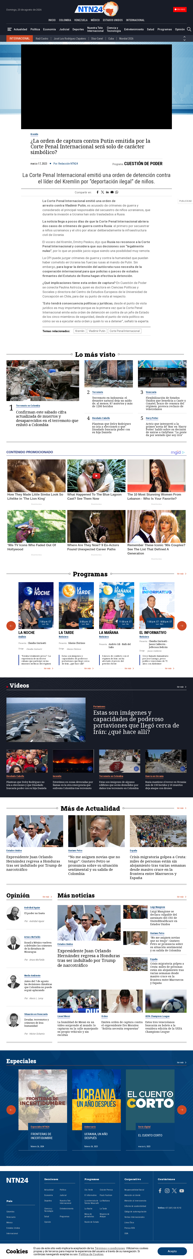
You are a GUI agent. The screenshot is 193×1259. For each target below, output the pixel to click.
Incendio (57, 776)
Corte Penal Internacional (125, 330)
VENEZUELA (80, 20)
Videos (19, 685)
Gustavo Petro (75, 850)
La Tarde (66, 632)
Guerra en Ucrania (154, 776)
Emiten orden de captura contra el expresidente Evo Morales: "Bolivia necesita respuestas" (122, 1025)
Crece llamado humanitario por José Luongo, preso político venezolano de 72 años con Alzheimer (155, 660)
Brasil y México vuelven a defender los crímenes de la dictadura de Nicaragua (38, 947)
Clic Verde (88, 1190)
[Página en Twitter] (174, 1191)
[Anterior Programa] (11, 626)
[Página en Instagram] (167, 1191)
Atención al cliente (132, 1195)
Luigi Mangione (157, 907)
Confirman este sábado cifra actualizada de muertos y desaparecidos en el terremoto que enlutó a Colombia (47, 418)
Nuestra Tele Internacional (95, 29)
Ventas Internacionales (134, 1217)
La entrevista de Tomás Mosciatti (91, 1202)
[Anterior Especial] (11, 1110)
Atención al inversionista (135, 1201)
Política (35, 29)
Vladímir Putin (97, 330)
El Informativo (152, 632)
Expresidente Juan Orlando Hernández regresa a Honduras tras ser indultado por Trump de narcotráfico (34, 863)
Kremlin (34, 134)
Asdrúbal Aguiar (32, 907)
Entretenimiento (134, 29)
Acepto (172, 1251)
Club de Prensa (106, 1190)
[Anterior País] (184, 36)
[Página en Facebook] (160, 1191)
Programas (165, 29)
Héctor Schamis (36, 1033)
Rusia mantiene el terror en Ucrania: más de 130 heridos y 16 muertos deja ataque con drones (165, 785)
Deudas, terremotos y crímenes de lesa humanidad (36, 1022)
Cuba (111, 38)
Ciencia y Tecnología (114, 29)
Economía (49, 29)
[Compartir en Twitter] (102, 192)
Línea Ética (129, 1222)
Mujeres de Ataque (104, 1215)
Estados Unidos (14, 850)
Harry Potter (152, 418)
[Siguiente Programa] (182, 626)
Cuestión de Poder (143, 163)
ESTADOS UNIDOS (113, 20)
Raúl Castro (42, 38)
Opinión (180, 29)
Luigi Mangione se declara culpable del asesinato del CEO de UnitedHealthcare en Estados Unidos (163, 918)
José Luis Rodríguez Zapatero (70, 38)
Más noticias (76, 895)
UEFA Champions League (157, 1016)
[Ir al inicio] (20, 1186)
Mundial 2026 (126, 38)
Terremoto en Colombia (28, 405)
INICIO (52, 20)
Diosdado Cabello (101, 418)
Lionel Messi (63, 1016)
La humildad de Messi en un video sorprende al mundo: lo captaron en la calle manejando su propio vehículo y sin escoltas (77, 1028)
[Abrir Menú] (9, 29)
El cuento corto (150, 1135)
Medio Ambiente (32, 975)
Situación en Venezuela (35, 1014)
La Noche (26, 632)
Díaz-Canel (97, 38)
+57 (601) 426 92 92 (173, 1208)
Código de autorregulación (135, 1211)
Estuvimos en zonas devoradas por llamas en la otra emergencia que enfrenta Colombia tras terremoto (73, 785)
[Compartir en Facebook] (97, 192)
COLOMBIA (65, 20)
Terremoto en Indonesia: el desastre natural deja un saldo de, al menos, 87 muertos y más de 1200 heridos (112, 402)
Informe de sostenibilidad (135, 1206)
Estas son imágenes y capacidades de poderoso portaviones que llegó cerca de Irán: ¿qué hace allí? (75, 660)
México (9, 1222)
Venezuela (151, 392)
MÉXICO (95, 20)
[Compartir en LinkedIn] (107, 192)
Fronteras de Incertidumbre (42, 1136)
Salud (150, 29)
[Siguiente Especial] (182, 1110)
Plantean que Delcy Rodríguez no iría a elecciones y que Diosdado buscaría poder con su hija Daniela (111, 428)
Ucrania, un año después (96, 1136)
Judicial (64, 29)
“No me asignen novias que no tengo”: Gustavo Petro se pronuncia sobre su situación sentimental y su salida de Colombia (94, 865)
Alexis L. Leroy (36, 998)
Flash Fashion (106, 1195)
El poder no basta (34, 913)
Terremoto (97, 392)
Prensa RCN (129, 1228)
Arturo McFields (32, 937)
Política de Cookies (91, 1254)
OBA (126, 1233)
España (133, 850)
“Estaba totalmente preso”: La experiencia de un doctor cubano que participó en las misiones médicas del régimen (36, 660)
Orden (104, 1016)
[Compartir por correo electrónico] (112, 192)
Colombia (10, 1211)
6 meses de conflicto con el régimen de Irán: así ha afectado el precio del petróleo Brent (115, 660)
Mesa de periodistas (89, 1215)
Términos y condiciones (110, 1248)
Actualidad (20, 29)
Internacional (12, 1233)
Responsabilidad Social (134, 1190)
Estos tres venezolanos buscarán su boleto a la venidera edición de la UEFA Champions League (163, 1026)
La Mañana (108, 632)
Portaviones (99, 706)
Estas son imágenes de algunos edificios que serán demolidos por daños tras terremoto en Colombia (119, 785)
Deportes (78, 29)
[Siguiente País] (184, 40)
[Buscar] (189, 29)
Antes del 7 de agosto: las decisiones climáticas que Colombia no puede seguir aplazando (38, 985)
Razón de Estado (91, 1222)
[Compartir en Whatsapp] (116, 192)
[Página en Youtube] (181, 1191)
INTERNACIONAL (135, 20)
